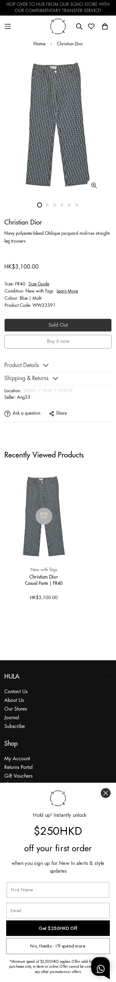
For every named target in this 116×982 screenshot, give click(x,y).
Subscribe (14, 726)
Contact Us (16, 691)
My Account (17, 759)
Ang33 (23, 397)
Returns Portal (18, 767)
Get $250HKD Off (58, 928)
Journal (11, 718)
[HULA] (58, 26)
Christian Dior (43, 577)
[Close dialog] (106, 793)
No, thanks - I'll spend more (57, 946)
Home (39, 44)
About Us (14, 700)
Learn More (67, 291)
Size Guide (38, 284)
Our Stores (15, 709)
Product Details (21, 366)
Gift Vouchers (18, 776)
